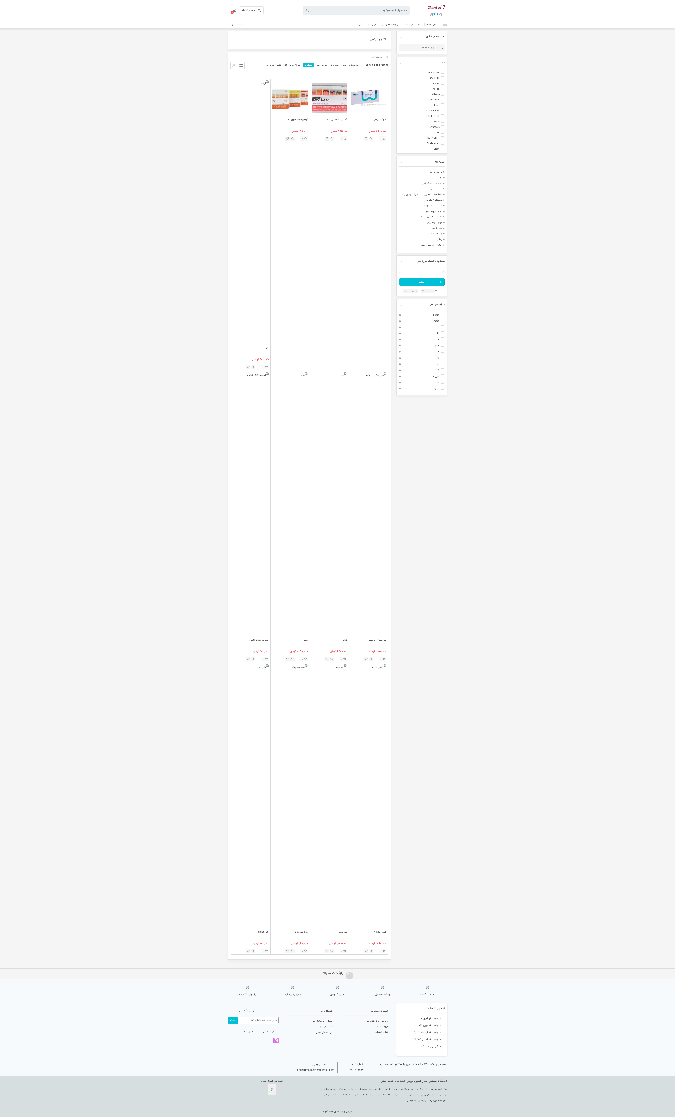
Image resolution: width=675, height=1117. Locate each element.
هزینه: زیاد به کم (273, 65)
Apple (437, 105)
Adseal (436, 89)
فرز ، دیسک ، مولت (433, 205)
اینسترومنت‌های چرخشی (430, 217)
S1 (438, 358)
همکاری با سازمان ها (322, 1021)
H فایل (436, 346)
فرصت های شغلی (324, 1032)
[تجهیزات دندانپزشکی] (436, 10)
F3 (438, 339)
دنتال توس (437, 228)
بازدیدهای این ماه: (429, 1032)
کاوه (440, 177)
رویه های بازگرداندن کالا (377, 1021)
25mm (436, 315)
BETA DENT (434, 138)
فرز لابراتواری (436, 172)
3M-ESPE (435, 78)
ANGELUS (434, 100)
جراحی (439, 239)
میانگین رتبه (322, 65)
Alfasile (436, 94)
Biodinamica (433, 143)
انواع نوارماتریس (434, 222)
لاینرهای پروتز (435, 234)
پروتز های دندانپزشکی (432, 183)
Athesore (435, 127)
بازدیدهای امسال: (429, 1039)
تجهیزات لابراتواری (433, 200)
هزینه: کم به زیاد (292, 65)
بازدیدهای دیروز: (430, 1025)
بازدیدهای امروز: (430, 1018)
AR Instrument (432, 111)
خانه (386, 57)
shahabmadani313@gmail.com (315, 1070)
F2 (438, 333)
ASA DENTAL (433, 116)
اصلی (437, 382)
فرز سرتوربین (436, 189)
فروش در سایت (325, 1026)
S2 (438, 364)
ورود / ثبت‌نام (248, 10)
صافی (422, 282)
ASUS (436, 122)
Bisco (437, 149)
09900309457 (356, 1070)
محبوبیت (335, 65)
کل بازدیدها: (432, 1046)
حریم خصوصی (381, 1026)
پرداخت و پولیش (434, 211)
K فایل (437, 352)
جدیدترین (308, 65)
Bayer (437, 132)
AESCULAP (434, 72)
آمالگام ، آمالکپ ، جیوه (431, 245)
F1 (439, 327)
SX (438, 370)
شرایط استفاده (381, 1032)
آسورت (436, 376)
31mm (436, 321)
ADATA (436, 83)
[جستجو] (442, 47)
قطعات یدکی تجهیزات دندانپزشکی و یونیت (422, 194)
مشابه (437, 389)
